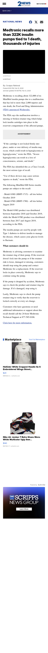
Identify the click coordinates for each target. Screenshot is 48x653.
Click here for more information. (17, 322)
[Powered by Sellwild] (41, 485)
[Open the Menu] (4, 4)
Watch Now (41, 4)
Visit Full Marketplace (37, 339)
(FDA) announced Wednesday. (16, 109)
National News (12, 21)
